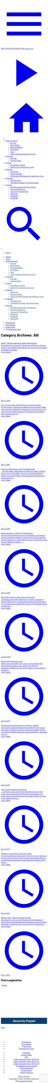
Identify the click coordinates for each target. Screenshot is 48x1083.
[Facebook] (10, 323)
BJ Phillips (14, 149)
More (3, 1027)
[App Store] (10, 327)
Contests (9, 156)
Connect (9, 185)
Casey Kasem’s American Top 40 (22, 154)
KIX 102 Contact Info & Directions (23, 187)
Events (8, 163)
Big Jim (13, 143)
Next (5, 985)
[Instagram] (10, 325)
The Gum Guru (15, 180)
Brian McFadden (16, 147)
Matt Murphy (15, 145)
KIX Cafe (13, 158)
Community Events (17, 165)
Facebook (14, 196)
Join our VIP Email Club (19, 191)
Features (9, 169)
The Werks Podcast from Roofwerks (24, 183)
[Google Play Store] (13, 329)
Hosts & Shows (12, 141)
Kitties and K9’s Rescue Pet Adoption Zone (27, 176)
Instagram (14, 198)
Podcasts (9, 178)
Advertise (14, 194)
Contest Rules (15, 160)
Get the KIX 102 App (17, 189)
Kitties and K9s (16, 174)
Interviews (14, 171)
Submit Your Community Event (22, 167)
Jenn (12, 152)
